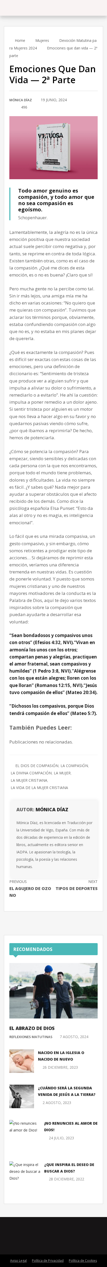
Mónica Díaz (20, 100)
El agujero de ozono (30, 888)
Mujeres (42, 40)
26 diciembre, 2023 (60, 1067)
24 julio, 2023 (61, 1137)
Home (19, 40)
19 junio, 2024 (54, 99)
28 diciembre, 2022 (66, 1178)
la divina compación (31, 772)
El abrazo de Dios (32, 1028)
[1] (10, 107)
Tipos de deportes (77, 885)
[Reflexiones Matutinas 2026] (31, 7)
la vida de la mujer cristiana (39, 787)
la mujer (62, 772)
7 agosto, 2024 (74, 1036)
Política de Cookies (83, 1260)
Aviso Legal (18, 1260)
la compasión (74, 765)
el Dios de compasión (36, 765)
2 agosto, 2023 (57, 1102)
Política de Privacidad (48, 1260)
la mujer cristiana (29, 780)
